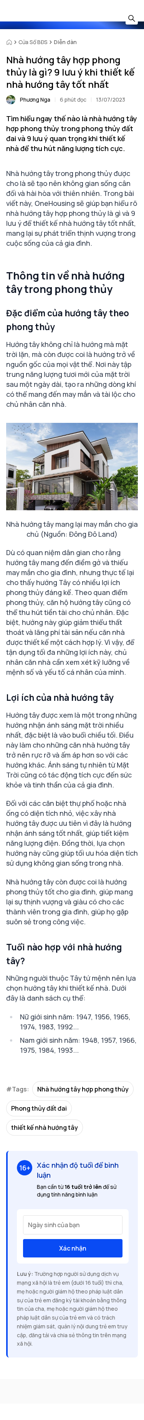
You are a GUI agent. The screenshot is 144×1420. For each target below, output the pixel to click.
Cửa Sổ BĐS (33, 42)
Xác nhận (72, 1248)
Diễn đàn (65, 42)
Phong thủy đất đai (39, 1108)
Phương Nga (35, 99)
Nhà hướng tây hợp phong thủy (83, 1089)
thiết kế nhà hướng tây (44, 1127)
